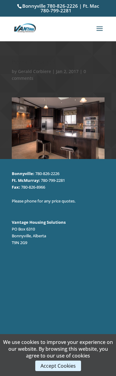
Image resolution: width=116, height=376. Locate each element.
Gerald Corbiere (34, 71)
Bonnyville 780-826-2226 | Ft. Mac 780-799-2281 (60, 8)
